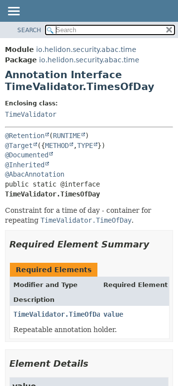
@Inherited (24, 165)
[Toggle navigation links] (13, 12)
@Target (19, 145)
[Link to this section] (156, 244)
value (113, 314)
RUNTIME (67, 136)
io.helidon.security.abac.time (86, 49)
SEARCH (29, 30)
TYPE (85, 145)
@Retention (24, 136)
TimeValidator (30, 114)
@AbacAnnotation (34, 174)
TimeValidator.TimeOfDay (58, 314)
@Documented (26, 155)
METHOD (57, 145)
